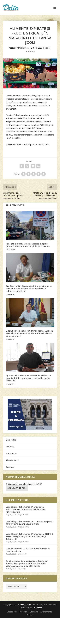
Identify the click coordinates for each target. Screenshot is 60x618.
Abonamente (12, 460)
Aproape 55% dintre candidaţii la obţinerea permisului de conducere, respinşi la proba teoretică (28, 378)
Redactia (10, 446)
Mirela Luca (23, 47)
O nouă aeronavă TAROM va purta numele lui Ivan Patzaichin (28, 549)
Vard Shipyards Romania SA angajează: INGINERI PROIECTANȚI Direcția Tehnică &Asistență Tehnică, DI (29, 536)
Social (47, 47)
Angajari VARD (23, 514)
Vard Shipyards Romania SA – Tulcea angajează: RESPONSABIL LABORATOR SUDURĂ (29, 522)
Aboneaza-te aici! (17, 488)
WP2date (38, 607)
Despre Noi (11, 439)
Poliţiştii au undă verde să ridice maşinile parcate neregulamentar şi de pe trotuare (28, 245)
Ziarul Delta (25, 604)
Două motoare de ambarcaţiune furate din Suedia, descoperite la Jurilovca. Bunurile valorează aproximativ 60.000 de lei (27, 563)
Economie (22, 569)
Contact (10, 467)
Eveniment (22, 554)
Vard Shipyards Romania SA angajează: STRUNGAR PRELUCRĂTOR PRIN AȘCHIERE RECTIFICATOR (25, 509)
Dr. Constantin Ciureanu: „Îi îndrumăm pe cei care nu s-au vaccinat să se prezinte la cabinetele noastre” (29, 288)
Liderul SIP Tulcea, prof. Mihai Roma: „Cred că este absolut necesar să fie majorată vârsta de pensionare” (29, 333)
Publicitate (11, 453)
